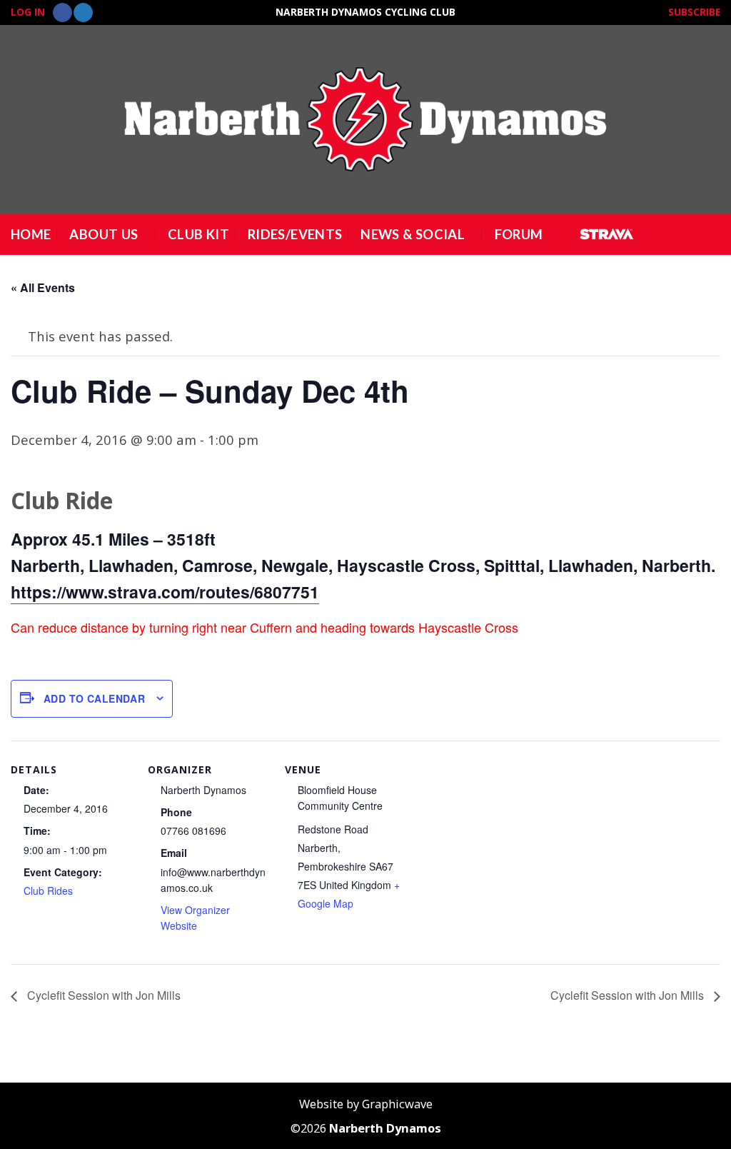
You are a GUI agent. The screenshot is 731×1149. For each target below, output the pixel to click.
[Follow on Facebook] (62, 13)
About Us (103, 234)
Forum (519, 234)
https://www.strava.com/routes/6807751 (165, 591)
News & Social (413, 234)
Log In (28, 12)
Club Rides (48, 890)
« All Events (43, 287)
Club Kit (198, 234)
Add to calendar (94, 698)
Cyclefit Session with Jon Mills (102, 995)
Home (31, 234)
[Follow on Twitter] (83, 13)
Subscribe (694, 12)
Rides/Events (295, 234)
